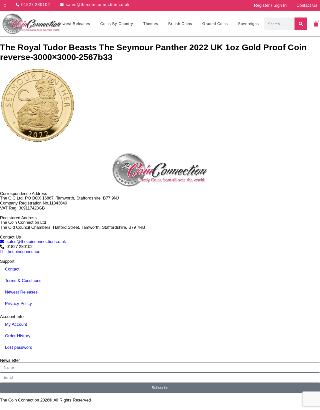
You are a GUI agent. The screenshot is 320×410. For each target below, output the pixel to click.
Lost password (18, 347)
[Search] (300, 24)
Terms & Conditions (23, 280)
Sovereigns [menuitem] (248, 24)
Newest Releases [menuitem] (74, 24)
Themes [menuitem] (150, 24)
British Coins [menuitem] (180, 24)
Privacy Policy (18, 303)
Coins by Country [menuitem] (116, 24)
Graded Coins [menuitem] (215, 24)
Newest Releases (21, 292)
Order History (17, 336)
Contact (12, 269)
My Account (16, 324)
